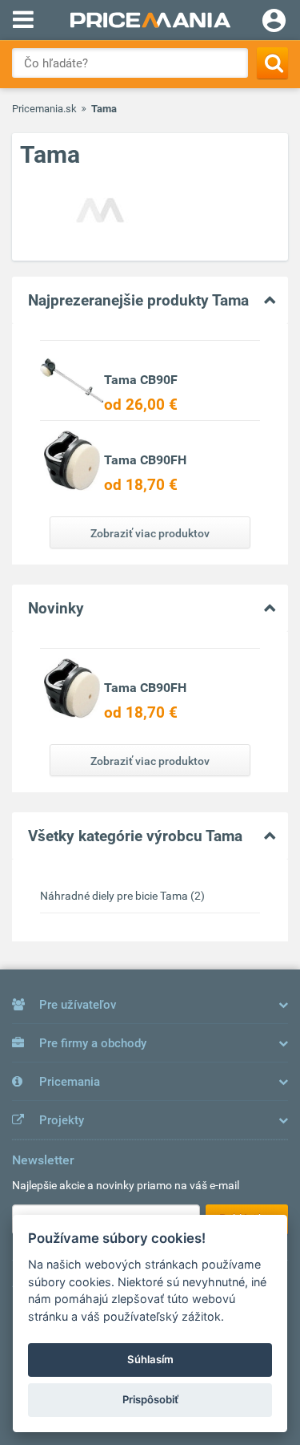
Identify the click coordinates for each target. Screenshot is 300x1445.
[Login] (274, 22)
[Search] (272, 63)
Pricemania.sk (44, 109)
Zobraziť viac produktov (150, 533)
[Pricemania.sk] (150, 20)
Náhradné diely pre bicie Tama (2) (122, 895)
